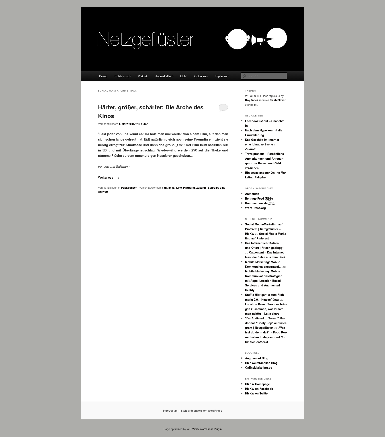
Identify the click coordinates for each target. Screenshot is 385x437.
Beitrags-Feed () (259, 198)
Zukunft (201, 188)
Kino (179, 188)
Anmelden (252, 194)
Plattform (189, 188)
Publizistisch (123, 76)
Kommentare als (259, 203)
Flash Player (278, 100)
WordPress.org (255, 208)
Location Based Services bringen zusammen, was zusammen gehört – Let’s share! (266, 309)
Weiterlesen (108, 177)
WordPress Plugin (211, 429)
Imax (171, 188)
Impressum (222, 76)
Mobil (183, 76)
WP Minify (193, 429)
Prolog (103, 76)
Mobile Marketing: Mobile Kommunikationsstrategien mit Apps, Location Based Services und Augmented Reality (263, 280)
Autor (144, 124)
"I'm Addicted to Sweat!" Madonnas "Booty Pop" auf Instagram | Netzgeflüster (266, 323)
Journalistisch (164, 76)
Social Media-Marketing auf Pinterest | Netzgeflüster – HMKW (264, 229)
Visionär (143, 76)
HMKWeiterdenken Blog (261, 363)
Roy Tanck (251, 100)
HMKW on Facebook (259, 388)
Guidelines (201, 76)
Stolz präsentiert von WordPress (201, 410)
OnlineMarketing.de (258, 367)
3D (165, 188)
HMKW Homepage (257, 384)
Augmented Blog (256, 358)
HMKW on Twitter (257, 393)
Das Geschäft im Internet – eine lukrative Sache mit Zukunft (263, 144)
